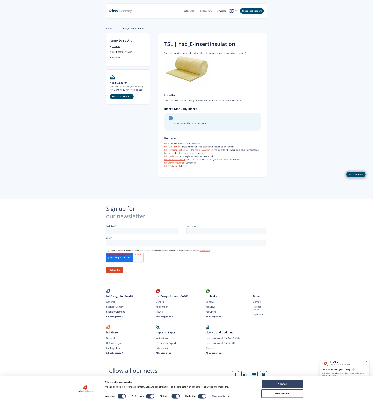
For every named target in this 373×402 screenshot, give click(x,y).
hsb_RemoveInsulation (174, 159)
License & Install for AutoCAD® (223, 338)
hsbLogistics (113, 348)
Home (109, 28)
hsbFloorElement (115, 311)
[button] (190, 11)
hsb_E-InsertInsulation (174, 149)
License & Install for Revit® (220, 343)
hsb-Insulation (170, 166)
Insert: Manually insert (122, 51)
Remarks (116, 57)
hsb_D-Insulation (172, 146)
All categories (114, 317)
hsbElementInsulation (174, 162)
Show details (218, 396)
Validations (162, 338)
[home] (120, 11)
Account (210, 348)
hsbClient (211, 311)
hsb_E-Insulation (202, 149)
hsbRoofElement (115, 306)
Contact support (252, 10)
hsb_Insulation (171, 156)
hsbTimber (162, 306)
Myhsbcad (221, 10)
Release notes (206, 10)
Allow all (282, 384)
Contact (257, 301)
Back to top (355, 174)
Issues (159, 311)
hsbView (210, 306)
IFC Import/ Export (166, 343)
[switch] (150, 396)
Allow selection (282, 393)
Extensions (162, 348)
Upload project (114, 343)
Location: (116, 46)
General (110, 301)
